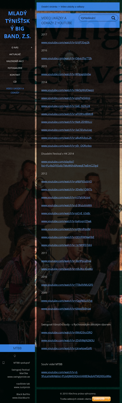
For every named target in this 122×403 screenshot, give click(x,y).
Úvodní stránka (49, 6)
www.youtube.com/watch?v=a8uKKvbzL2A (66, 138)
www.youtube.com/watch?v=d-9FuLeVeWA (66, 205)
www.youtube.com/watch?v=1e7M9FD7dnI (66, 245)
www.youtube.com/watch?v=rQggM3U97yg (66, 300)
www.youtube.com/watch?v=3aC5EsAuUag (66, 130)
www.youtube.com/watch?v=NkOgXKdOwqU (67, 90)
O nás (15, 47)
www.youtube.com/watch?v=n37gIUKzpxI (65, 197)
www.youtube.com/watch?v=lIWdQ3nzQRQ (66, 332)
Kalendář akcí (15, 61)
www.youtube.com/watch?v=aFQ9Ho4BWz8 (67, 114)
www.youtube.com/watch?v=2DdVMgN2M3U (68, 340)
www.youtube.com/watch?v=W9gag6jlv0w (66, 74)
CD (15, 81)
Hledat (114, 18)
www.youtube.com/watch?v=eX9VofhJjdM (65, 229)
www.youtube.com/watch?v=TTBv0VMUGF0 (67, 285)
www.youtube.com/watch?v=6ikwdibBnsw (66, 308)
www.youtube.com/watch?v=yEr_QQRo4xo (66, 145)
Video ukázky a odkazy (15, 90)
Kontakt (15, 74)
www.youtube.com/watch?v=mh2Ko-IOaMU (67, 269)
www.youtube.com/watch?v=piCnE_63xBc (65, 213)
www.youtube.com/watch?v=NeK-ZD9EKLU (66, 122)
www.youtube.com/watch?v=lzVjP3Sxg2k (65, 42)
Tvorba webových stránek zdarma (75, 399)
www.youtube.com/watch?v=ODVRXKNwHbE (67, 237)
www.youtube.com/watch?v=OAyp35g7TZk (66, 58)
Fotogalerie (15, 67)
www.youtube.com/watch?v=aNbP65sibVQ (66, 181)
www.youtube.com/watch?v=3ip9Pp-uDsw (66, 261)
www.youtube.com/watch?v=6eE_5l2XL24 (65, 106)
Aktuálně (15, 54)
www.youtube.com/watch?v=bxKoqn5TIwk (66, 221)
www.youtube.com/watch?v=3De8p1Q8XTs (66, 189)
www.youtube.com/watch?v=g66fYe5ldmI (65, 98)
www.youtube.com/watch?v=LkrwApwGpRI (66, 348)
